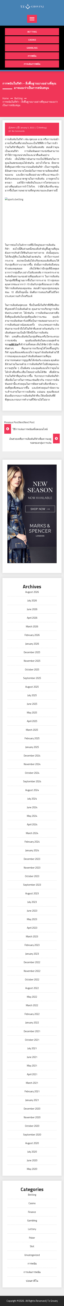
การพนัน (32, 55)
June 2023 (32, 911)
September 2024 (32, 781)
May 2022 (32, 997)
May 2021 (32, 1065)
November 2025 (32, 661)
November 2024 (32, 764)
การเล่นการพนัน (32, 64)
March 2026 (32, 626)
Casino (32, 39)
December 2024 (32, 755)
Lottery (32, 1229)
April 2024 (32, 824)
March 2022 (32, 1005)
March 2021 (32, 1083)
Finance (32, 1212)
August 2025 (32, 687)
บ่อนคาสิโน (32, 1281)
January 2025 (32, 747)
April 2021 (32, 1074)
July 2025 (32, 695)
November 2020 (32, 1117)
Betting (32, 31)
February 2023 (32, 945)
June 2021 (32, 1057)
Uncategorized (32, 1255)
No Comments (18, 131)
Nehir (13, 127)
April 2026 (32, 618)
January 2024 (32, 850)
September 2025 (32, 678)
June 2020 (32, 1160)
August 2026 (32, 592)
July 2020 (32, 1152)
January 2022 (32, 1022)
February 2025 (32, 738)
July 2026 (32, 600)
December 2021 (32, 1031)
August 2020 (32, 1143)
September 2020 (32, 1134)
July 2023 (32, 902)
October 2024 (32, 773)
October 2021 (32, 1040)
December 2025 (32, 652)
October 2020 (32, 1126)
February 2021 (32, 1091)
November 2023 (32, 868)
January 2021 (32, 1100)
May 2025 (32, 712)
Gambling (32, 47)
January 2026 (32, 644)
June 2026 (32, 609)
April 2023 (32, 928)
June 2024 (32, 807)
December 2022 (32, 962)
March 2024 (32, 833)
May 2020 (32, 1169)
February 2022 (32, 1014)
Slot (32, 1246)
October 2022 (32, 979)
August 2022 (32, 988)
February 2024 (32, 842)
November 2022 (32, 971)
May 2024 (32, 816)
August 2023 (32, 893)
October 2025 (32, 669)
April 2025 (32, 721)
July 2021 (32, 1048)
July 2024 (32, 799)
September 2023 (32, 885)
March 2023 (32, 936)
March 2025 (32, 730)
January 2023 (32, 954)
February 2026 (32, 635)
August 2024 (32, 790)
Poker (32, 1238)
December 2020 (32, 1109)
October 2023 (32, 876)
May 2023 (32, 919)
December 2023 (32, 859)
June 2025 (32, 704)
